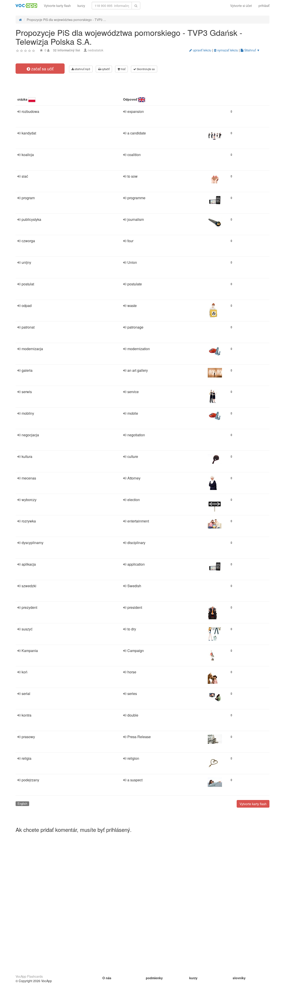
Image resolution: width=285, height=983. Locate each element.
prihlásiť (264, 5)
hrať (122, 69)
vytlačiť (105, 69)
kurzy (81, 5)
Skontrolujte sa (145, 69)
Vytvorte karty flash (57, 5)
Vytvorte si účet (241, 5)
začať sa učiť (41, 68)
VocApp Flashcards (29, 976)
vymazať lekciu (227, 50)
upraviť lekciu (201, 50)
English (22, 803)
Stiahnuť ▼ (251, 50)
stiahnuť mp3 (82, 69)
